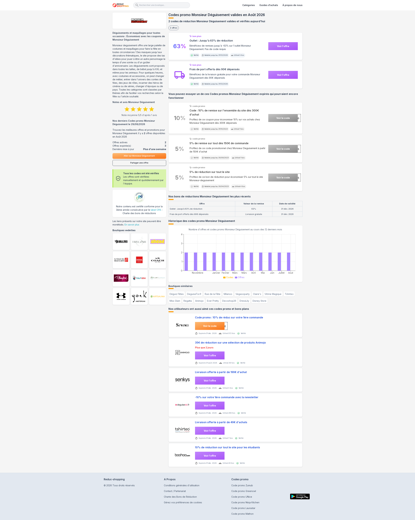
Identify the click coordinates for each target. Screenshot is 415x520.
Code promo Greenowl (243, 491)
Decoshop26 (229, 300)
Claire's (257, 294)
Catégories (248, 5)
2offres (173, 28)
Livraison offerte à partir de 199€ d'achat (221, 372)
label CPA (156, 209)
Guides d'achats (268, 5)
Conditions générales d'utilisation (181, 485)
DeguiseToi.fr (194, 294)
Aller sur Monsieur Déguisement (139, 156)
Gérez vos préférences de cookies (183, 502)
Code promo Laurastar (243, 508)
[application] (235, 255)
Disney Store (259, 300)
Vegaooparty (243, 294)
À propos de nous (292, 5)
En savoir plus (131, 224)
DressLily (244, 300)
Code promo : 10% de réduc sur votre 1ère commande (229, 317)
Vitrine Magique (273, 294)
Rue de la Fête (212, 294)
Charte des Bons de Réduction (180, 496)
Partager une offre (139, 163)
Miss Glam (175, 300)
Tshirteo (289, 294)
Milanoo (228, 294)
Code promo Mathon (242, 513)
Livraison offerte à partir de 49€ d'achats (221, 422)
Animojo (199, 300)
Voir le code (283, 118)
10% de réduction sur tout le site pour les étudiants (227, 447)
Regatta (188, 300)
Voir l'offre (283, 46)
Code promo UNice (241, 496)
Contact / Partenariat (175, 491)
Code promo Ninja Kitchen (245, 502)
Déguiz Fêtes (177, 294)
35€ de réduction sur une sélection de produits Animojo (230, 342)
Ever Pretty (213, 300)
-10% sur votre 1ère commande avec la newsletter (226, 397)
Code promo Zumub (242, 485)
